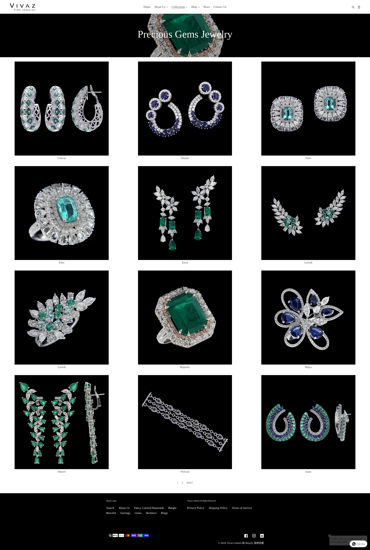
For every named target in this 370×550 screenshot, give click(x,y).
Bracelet (111, 512)
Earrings (125, 512)
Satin (308, 471)
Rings (164, 512)
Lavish (308, 262)
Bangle (172, 507)
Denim (185, 158)
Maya (308, 367)
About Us (124, 507)
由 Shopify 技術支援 (253, 543)
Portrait (185, 471)
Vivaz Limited (234, 543)
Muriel (62, 471)
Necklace (151, 512)
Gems (138, 512)
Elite (308, 158)
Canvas (61, 158)
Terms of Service (242, 507)
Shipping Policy (218, 507)
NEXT (189, 483)
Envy (185, 262)
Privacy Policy (195, 507)
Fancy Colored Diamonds (149, 507)
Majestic (185, 367)
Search (110, 507)
